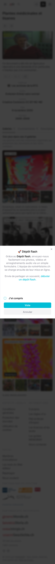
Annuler (27, 311)
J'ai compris (16, 298)
